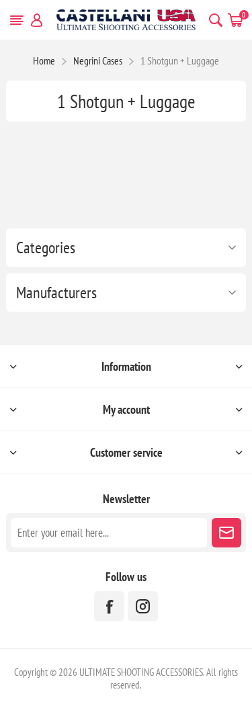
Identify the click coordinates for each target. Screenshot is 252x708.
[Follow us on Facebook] (109, 606)
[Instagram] (143, 606)
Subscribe (226, 532)
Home (44, 60)
